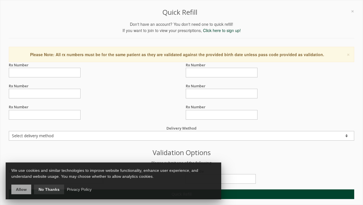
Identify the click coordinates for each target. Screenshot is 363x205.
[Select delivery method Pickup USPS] (181, 136)
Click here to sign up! (222, 30)
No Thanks (49, 189)
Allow (21, 189)
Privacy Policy (79, 189)
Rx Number (19, 64)
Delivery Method (181, 128)
